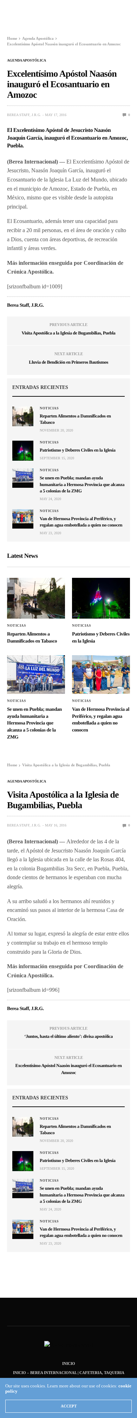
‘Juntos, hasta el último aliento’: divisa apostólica (68, 1036)
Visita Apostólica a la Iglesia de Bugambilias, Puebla (69, 333)
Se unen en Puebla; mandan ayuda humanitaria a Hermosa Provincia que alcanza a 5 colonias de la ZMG (82, 484)
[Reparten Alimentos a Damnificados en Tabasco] (22, 416)
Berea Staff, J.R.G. (24, 115)
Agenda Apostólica (26, 60)
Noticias (49, 408)
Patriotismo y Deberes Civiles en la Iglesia (78, 450)
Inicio (68, 1363)
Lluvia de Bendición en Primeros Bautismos (68, 362)
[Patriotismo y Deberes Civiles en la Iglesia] (22, 450)
